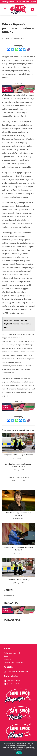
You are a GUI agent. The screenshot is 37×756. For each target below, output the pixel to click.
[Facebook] (8, 49)
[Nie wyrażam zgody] (34, 748)
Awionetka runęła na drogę (18, 580)
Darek (7, 39)
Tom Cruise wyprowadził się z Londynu (18, 514)
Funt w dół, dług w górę (19, 477)
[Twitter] (12, 49)
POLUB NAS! (13, 619)
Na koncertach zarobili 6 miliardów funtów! (18, 549)
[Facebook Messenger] (20, 49)
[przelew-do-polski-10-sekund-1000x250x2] (18, 89)
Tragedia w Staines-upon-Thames (18, 455)
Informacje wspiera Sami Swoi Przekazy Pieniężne (18, 2)
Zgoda (19, 753)
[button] (4, 9)
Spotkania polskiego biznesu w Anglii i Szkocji (18, 465)
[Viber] (28, 49)
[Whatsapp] (16, 49)
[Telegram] (24, 49)
